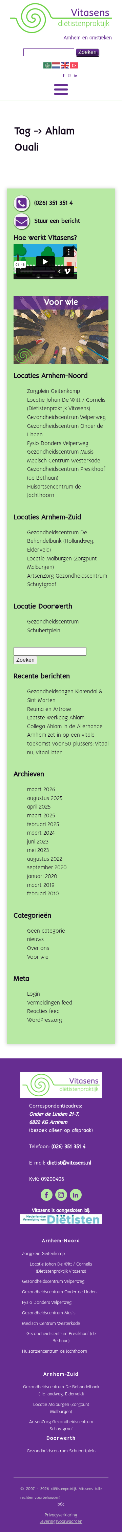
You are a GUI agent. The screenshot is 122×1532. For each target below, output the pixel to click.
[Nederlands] (56, 65)
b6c (61, 1505)
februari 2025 (43, 824)
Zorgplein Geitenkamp (53, 391)
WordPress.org (44, 1020)
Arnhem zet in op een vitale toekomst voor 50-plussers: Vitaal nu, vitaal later (67, 744)
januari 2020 (42, 876)
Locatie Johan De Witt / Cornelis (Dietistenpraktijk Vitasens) (61, 1268)
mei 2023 (38, 850)
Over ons (38, 948)
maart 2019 (41, 885)
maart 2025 (41, 815)
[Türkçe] (74, 65)
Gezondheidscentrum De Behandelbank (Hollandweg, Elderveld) (60, 541)
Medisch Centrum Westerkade (63, 460)
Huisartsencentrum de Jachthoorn (54, 1351)
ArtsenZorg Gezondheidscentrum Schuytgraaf (61, 1425)
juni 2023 (37, 841)
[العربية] (47, 65)
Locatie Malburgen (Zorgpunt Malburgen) (61, 1408)
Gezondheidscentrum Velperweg (66, 417)
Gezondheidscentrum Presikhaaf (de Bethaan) (61, 1337)
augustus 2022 (44, 859)
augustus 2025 (44, 798)
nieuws (35, 939)
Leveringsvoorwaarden (61, 1522)
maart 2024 (41, 833)
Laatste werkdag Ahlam (55, 717)
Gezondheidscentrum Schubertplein (61, 1451)
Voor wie (37, 957)
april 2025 (38, 807)
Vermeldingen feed (49, 1003)
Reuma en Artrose (49, 709)
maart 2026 (41, 789)
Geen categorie (46, 931)
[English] (65, 65)
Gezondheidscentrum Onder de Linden (59, 1292)
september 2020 (47, 867)
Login (33, 994)
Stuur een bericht (57, 221)
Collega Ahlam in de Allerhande (65, 726)
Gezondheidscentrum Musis (60, 452)
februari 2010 (43, 893)
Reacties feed (43, 1011)
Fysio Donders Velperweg (57, 443)
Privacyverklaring (61, 1515)
